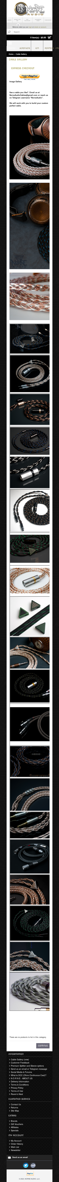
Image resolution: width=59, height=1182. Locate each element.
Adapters (49, 48)
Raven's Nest (17, 1094)
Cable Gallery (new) (20, 1059)
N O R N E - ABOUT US (21, 1078)
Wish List (15, 1147)
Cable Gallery (21, 54)
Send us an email (20, 1157)
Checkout (48, 20)
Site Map (15, 1110)
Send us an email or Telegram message (29, 1068)
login (30, 27)
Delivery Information (20, 1081)
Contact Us (16, 1104)
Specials (14, 1130)
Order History (17, 1143)
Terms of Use (17, 1090)
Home (9, 20)
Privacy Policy (17, 1087)
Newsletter (15, 1150)
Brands (14, 1121)
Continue (43, 1046)
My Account (27, 20)
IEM (37, 48)
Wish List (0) (17, 20)
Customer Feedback (20, 1062)
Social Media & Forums (21, 1072)
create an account (40, 27)
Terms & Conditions (20, 1084)
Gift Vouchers (17, 1124)
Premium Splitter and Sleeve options (27, 1065)
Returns (14, 1107)
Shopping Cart (38, 20)
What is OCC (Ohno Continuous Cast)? (28, 1075)
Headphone (24, 48)
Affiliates (14, 1127)
